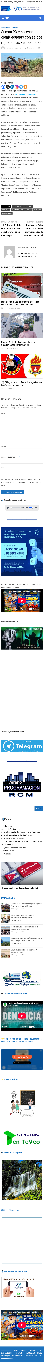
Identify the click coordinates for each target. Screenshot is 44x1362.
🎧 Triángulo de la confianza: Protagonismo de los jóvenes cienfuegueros (21, 384)
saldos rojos (26, 210)
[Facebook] (3, 87)
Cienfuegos (5, 27)
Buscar (38, 808)
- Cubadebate (7, 844)
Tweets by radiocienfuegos (12, 731)
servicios (37, 210)
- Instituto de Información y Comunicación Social (21, 841)
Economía (15, 27)
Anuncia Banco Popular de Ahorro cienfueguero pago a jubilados (23, 916)
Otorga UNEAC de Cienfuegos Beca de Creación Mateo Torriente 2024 (18, 343)
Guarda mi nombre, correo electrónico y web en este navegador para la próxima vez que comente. (21, 482)
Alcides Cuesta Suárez (15, 48)
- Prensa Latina (7, 850)
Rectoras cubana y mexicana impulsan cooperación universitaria (24, 928)
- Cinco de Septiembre (10, 829)
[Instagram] (17, 87)
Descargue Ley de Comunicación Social (20, 888)
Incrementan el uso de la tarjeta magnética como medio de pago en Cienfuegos (20, 303)
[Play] (8, 507)
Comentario (7, 413)
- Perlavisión (6, 826)
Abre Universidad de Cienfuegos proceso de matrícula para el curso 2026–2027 (27, 939)
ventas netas (7, 213)
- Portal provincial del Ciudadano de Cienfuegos (21, 832)
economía (5, 210)
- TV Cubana (6, 853)
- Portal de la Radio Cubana (12, 838)
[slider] (15, 508)
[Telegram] (21, 87)
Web (3, 468)
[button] (22, 638)
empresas (15, 210)
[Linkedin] (12, 87)
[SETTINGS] (36, 507)
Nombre (5, 446)
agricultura (17, 207)
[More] (25, 87)
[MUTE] (26, 507)
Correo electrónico (10, 457)
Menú (7, 18)
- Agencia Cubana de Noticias (13, 847)
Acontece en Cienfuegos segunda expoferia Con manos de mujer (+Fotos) (26, 905)
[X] (8, 87)
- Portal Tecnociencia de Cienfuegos (16, 835)
